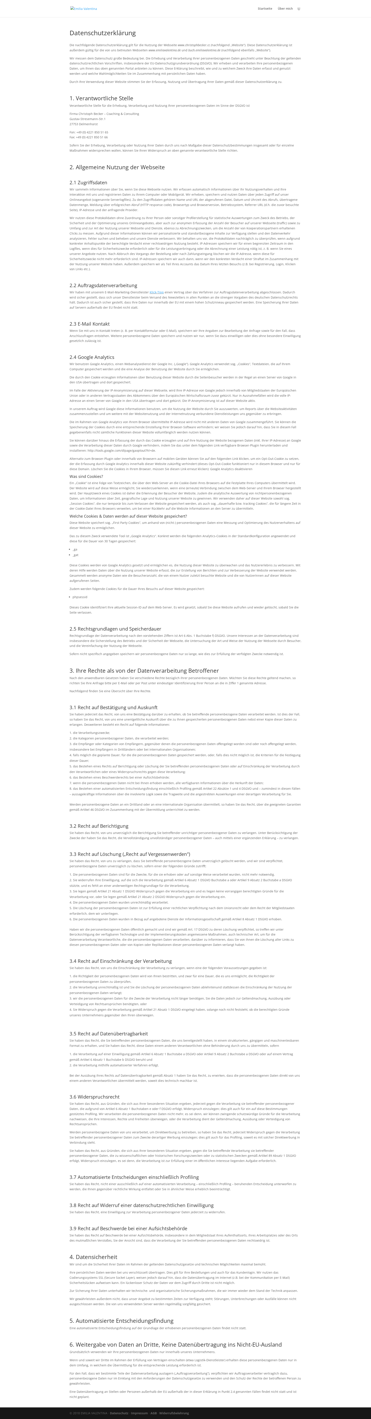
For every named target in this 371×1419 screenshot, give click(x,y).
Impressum (139, 1413)
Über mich (285, 9)
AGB (154, 1413)
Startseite (265, 9)
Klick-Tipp (157, 292)
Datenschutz (119, 1413)
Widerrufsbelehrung (174, 1413)
